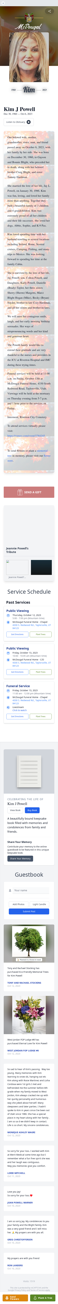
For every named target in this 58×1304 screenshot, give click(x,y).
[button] (29, 944)
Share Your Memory (20, 858)
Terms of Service (37, 1290)
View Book (15, 810)
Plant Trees (40, 634)
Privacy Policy (20, 1290)
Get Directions (17, 634)
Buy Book (32, 810)
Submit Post (29, 911)
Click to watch (20, 710)
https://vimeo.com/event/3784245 (26, 435)
